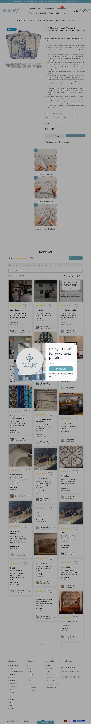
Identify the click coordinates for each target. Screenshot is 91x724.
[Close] (75, 344)
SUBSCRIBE (61, 369)
